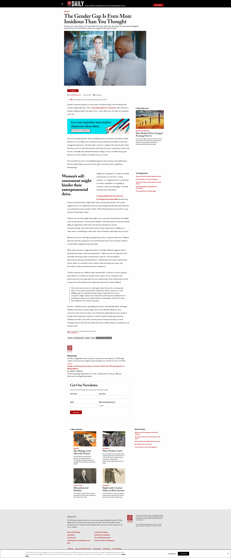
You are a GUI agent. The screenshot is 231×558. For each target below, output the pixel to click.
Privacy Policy (97, 549)
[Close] (228, 554)
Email (72, 402)
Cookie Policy (106, 549)
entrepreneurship (79, 338)
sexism (93, 338)
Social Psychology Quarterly (104, 338)
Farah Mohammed (75, 95)
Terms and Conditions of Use (83, 549)
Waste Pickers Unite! (113, 451)
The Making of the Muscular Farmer (82, 452)
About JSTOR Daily (73, 532)
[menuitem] (158, 5)
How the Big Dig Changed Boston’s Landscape (146, 187)
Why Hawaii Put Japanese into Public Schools (146, 433)
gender (87, 338)
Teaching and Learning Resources (78, 540)
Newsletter (158, 5)
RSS (68, 543)
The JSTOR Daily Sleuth (102, 537)
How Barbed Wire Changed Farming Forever (149, 135)
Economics (106, 448)
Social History (78, 485)
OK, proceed (183, 553)
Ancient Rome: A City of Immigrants (147, 179)
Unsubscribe (71, 537)
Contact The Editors (101, 532)
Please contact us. (73, 333)
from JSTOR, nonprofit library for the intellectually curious (105, 6)
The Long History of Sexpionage (146, 191)
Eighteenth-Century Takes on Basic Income (114, 489)
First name (74, 394)
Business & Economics (142, 131)
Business (66, 11)
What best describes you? (107, 402)
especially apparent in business (104, 107)
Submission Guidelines (102, 535)
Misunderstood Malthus (81, 489)
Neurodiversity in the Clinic (143, 444)
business (70, 338)
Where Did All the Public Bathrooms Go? (148, 176)
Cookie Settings (117, 549)
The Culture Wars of (148, 183)
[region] (115, 554)
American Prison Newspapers (104, 540)
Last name (102, 394)
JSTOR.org (70, 549)
